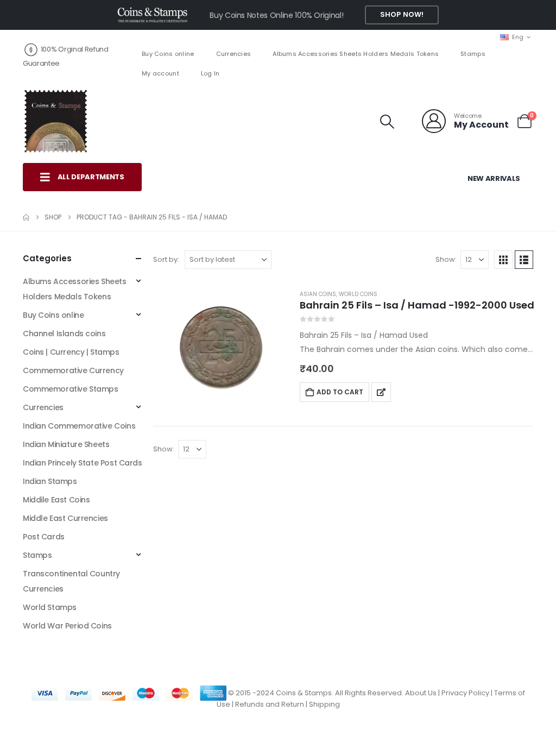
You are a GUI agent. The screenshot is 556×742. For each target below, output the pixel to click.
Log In (210, 73)
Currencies (233, 53)
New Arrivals (493, 178)
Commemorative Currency (73, 370)
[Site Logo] (55, 121)
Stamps (472, 53)
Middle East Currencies (65, 518)
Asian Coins (318, 294)
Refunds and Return (269, 704)
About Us (421, 693)
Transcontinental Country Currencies (71, 581)
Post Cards (44, 536)
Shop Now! (402, 14)
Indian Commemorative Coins (79, 425)
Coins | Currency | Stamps (71, 352)
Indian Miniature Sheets (66, 444)
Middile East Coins (56, 499)
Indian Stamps (50, 481)
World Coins (358, 294)
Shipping (324, 704)
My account (160, 73)
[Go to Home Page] (26, 217)
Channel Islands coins (64, 333)
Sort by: (166, 259)
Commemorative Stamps (70, 388)
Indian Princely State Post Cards (82, 462)
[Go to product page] (221, 348)
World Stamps (50, 607)
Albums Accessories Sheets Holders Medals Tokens (356, 53)
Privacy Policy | (467, 693)
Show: (446, 259)
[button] (387, 122)
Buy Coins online (168, 53)
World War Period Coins (67, 625)
